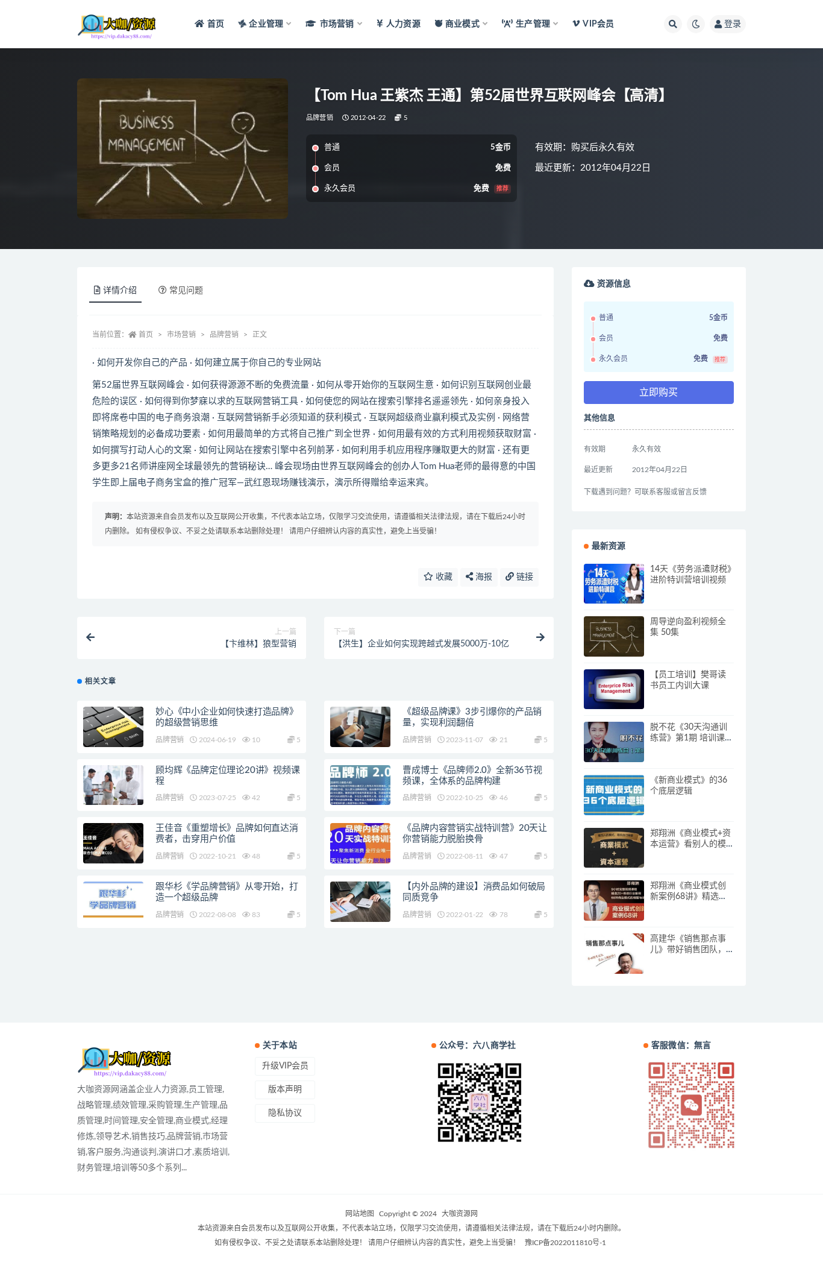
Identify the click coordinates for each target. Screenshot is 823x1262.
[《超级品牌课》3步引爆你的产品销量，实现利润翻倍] (360, 727)
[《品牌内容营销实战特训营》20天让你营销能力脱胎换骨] (360, 843)
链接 (523, 577)
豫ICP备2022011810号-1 (565, 1242)
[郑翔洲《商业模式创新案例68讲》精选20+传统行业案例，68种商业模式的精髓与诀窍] (614, 900)
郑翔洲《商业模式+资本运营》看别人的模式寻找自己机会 (690, 844)
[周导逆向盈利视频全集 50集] (614, 636)
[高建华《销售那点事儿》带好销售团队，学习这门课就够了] (614, 953)
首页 (215, 24)
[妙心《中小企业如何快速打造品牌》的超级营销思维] (113, 727)
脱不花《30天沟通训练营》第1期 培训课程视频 (691, 738)
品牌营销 (319, 118)
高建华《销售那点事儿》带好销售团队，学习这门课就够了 (688, 950)
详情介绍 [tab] (120, 290)
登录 (732, 24)
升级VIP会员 (285, 1066)
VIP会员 (598, 24)
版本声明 (285, 1089)
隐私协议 (285, 1113)
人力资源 (403, 24)
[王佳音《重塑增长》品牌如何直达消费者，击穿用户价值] (113, 843)
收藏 (442, 577)
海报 (482, 577)
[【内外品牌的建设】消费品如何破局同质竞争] (360, 902)
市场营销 (181, 334)
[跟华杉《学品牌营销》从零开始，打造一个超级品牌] (113, 900)
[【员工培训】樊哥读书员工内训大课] (614, 689)
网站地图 (359, 1213)
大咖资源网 (460, 1213)
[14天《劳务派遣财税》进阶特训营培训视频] (614, 584)
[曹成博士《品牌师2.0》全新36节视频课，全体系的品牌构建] (360, 785)
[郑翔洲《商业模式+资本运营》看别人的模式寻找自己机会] (614, 848)
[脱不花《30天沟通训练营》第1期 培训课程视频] (614, 742)
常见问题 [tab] (186, 290)
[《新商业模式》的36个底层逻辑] (614, 795)
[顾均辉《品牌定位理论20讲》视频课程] (113, 785)
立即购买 (658, 392)
